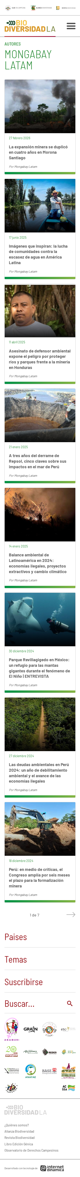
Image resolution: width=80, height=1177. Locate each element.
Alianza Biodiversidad (19, 1131)
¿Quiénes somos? (16, 1125)
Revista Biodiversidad (19, 1137)
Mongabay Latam (25, 166)
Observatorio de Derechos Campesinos (31, 1150)
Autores (12, 43)
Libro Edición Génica (18, 1144)
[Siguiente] (70, 914)
